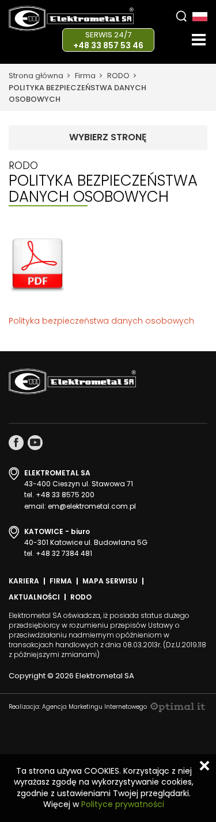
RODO (118, 75)
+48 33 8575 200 (65, 495)
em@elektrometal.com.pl (92, 506)
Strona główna (36, 75)
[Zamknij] (204, 765)
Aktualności (34, 597)
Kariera (24, 581)
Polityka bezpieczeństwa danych (76, 321)
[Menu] (198, 39)
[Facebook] (16, 442)
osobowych (169, 321)
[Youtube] (35, 442)
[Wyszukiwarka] (181, 16)
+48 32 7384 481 (64, 553)
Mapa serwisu (110, 581)
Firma (85, 75)
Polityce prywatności (122, 804)
